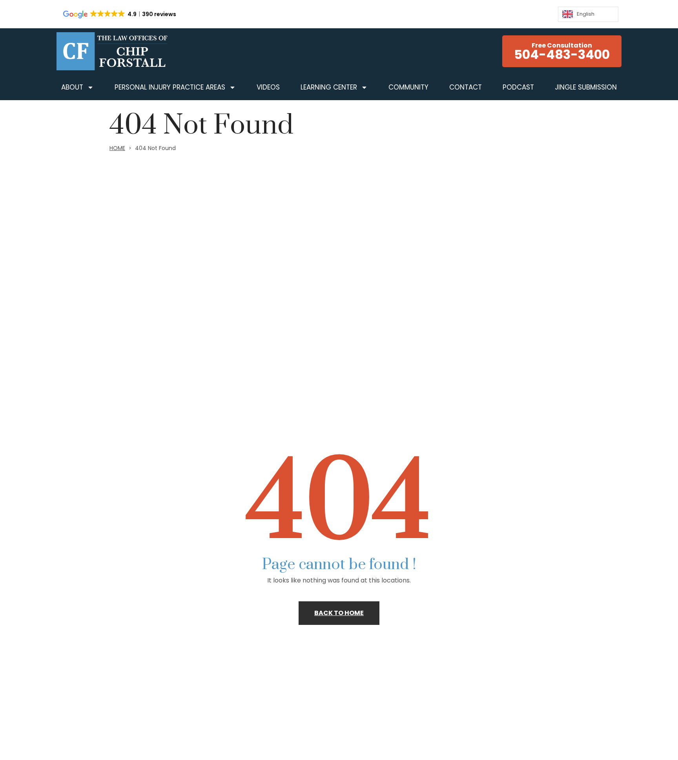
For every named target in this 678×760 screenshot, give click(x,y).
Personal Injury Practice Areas (170, 87)
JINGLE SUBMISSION (586, 87)
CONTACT (465, 87)
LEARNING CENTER (329, 87)
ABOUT (72, 87)
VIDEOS (268, 87)
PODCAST (518, 87)
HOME (117, 148)
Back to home (339, 612)
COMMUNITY (408, 87)
